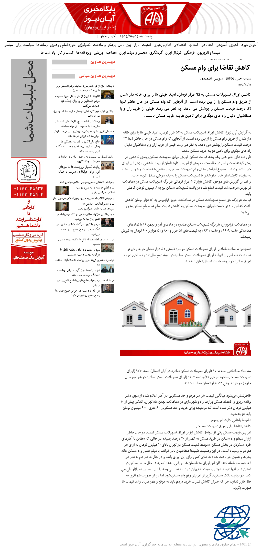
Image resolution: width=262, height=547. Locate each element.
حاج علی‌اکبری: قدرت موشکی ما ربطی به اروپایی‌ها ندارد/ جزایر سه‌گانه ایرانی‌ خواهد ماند (84, 134)
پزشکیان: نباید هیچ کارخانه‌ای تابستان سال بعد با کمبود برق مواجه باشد (83, 113)
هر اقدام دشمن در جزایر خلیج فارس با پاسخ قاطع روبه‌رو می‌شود (85, 283)
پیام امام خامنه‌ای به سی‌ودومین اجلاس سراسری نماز (87, 182)
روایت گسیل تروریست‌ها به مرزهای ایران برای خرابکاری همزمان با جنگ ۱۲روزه (86, 159)
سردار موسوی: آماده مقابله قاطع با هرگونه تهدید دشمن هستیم (86, 242)
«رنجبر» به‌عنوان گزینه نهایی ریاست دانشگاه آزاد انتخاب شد (85, 262)
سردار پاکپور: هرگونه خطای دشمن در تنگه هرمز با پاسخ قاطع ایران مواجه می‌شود (86, 216)
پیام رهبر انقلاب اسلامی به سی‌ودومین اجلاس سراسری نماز (83, 198)
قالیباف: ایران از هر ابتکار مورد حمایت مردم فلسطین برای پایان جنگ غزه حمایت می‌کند (85, 88)
